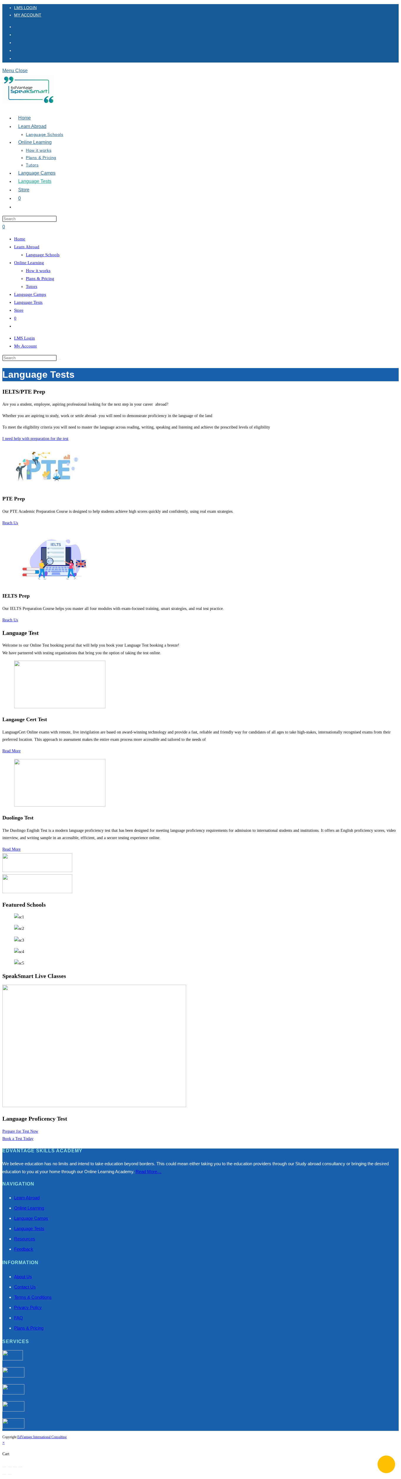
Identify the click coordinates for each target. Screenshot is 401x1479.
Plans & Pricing (40, 278)
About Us (23, 1276)
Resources (24, 1238)
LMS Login (25, 7)
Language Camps (30, 294)
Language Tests (28, 302)
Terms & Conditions (33, 1297)
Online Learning (29, 262)
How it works (38, 270)
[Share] (15, 1467)
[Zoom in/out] (4, 1467)
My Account (27, 15)
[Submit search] (60, 359)
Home (19, 239)
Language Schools (43, 254)
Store (18, 310)
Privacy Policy (28, 1307)
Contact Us (25, 1286)
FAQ (18, 1317)
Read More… (148, 1171)
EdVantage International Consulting (42, 1437)
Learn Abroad (26, 246)
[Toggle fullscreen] (10, 1467)
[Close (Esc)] (20, 1467)
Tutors (31, 286)
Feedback (23, 1249)
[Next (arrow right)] (10, 1474)
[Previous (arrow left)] (4, 1474)
